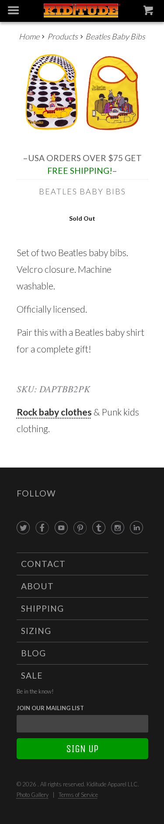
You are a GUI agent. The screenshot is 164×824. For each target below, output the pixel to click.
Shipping (42, 608)
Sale (32, 675)
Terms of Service (78, 794)
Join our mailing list (50, 707)
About (37, 586)
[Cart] (149, 12)
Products (62, 36)
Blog (33, 653)
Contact (43, 564)
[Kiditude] (82, 11)
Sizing (36, 631)
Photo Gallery (33, 794)
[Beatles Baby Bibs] (82, 95)
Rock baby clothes (54, 411)
